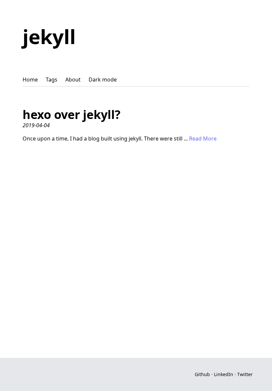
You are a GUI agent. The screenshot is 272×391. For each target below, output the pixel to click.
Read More (203, 138)
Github (202, 374)
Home (30, 79)
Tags (51, 79)
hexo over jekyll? (71, 114)
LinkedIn (223, 374)
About (73, 79)
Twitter (245, 374)
